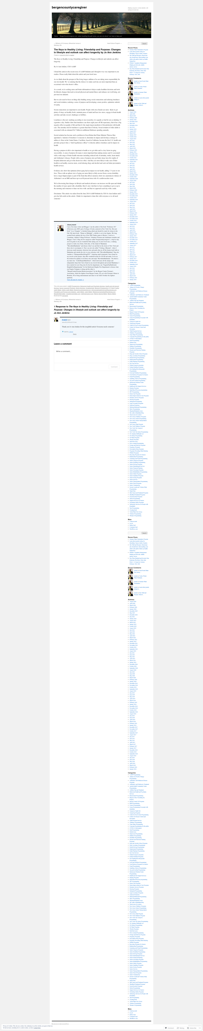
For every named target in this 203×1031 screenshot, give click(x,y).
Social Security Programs (136, 496)
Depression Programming (136, 344)
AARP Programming (74, 286)
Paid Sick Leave (134, 441)
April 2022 (132, 146)
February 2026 (133, 117)
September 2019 (134, 199)
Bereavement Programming (136, 306)
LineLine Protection (134, 405)
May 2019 (132, 207)
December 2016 (134, 260)
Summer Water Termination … (140, 93)
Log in (131, 523)
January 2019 (133, 215)
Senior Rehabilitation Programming (138, 472)
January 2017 (133, 258)
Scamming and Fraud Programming (138, 458)
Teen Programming (134, 508)
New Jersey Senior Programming (138, 418)
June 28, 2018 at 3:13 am (69, 322)
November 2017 (134, 239)
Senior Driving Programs (136, 464)
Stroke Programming (135, 498)
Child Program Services (136, 331)
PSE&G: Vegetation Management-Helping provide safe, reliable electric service (138, 65)
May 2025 (132, 123)
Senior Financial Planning (136, 468)
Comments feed (133, 527)
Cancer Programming (135, 316)
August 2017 (133, 245)
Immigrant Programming (136, 401)
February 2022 (133, 150)
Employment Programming (136, 359)
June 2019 (132, 205)
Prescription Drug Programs (137, 449)
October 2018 (133, 220)
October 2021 (133, 157)
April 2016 (132, 274)
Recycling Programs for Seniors (138, 455)
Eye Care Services (134, 363)
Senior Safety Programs (136, 474)
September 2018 (134, 222)
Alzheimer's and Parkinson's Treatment (139, 295)
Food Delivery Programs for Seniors (139, 375)
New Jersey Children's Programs (138, 416)
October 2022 (133, 137)
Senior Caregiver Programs (67, 288)
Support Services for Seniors (137, 500)
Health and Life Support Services (138, 386)
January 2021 (133, 173)
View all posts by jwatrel (75, 280)
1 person (71, 331)
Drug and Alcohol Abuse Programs (138, 354)
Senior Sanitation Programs (136, 475)
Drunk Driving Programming (137, 357)
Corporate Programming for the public (139, 336)
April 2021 (132, 169)
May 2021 (132, 167)
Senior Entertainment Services (137, 466)
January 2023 (133, 135)
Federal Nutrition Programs (136, 367)
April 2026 (132, 114)
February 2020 (133, 190)
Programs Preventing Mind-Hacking (139, 451)
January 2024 (133, 129)
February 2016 (133, 277)
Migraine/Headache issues (136, 411)
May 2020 (132, 186)
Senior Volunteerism (135, 485)
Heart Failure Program (114, 43)
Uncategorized (90, 288)
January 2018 (133, 236)
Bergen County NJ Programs (137, 312)
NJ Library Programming (136, 435)
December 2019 (134, 194)
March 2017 (133, 255)
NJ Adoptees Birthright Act (136, 434)
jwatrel (72, 55)
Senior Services (80, 288)
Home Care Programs (135, 394)
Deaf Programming (134, 340)
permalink (65, 296)
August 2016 (133, 266)
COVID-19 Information (136, 338)
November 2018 (134, 218)
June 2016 (132, 270)
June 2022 (132, 142)
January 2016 (133, 279)
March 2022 (133, 148)
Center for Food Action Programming (139, 325)
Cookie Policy (37, 1028)
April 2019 (132, 209)
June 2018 (132, 228)
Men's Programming (135, 409)
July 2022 (132, 140)
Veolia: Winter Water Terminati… (140, 87)
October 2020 (133, 177)
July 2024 (132, 127)
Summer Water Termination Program (139, 49)
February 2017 (133, 256)
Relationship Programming (136, 456)
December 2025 (134, 121)
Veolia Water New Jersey (136, 512)
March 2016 (133, 276)
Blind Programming (135, 314)
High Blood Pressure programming (138, 390)
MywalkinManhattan (59, 294)
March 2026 (133, 116)
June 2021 (132, 165)
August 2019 (133, 201)
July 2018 (132, 226)
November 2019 (134, 196)
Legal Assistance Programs (136, 403)
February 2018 (133, 234)
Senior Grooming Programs (137, 470)
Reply (74, 334)
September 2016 (134, 264)
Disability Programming (136, 348)
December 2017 (134, 237)
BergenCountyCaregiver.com (82, 290)
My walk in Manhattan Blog (137, 413)
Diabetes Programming (135, 346)
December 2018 (134, 216)
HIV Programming (134, 392)
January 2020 (133, 192)
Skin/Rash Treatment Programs (137, 495)
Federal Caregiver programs (137, 365)
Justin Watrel (88, 292)
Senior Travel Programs (135, 483)
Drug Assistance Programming (137, 356)
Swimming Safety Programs (137, 502)
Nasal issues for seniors (136, 415)
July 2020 (132, 182)
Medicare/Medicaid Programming (138, 407)
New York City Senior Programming (139, 432)
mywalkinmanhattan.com (73, 294)
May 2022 (132, 144)
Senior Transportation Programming (139, 481)
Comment (114, 367)
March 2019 (133, 211)
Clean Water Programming (136, 335)
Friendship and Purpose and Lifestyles (65, 292)
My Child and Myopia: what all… (140, 104)
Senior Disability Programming (137, 462)
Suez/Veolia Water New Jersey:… (141, 82)
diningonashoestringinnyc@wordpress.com (103, 290)
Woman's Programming (101, 288)
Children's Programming (136, 333)
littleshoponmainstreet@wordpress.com (104, 292)
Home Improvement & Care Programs (139, 395)
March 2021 (133, 171)
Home (56, 36)
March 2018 (133, 232)
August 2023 (133, 131)
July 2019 (132, 203)
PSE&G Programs (134, 453)
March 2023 (133, 133)
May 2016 (132, 272)
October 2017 (133, 241)
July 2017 (132, 247)
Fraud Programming (135, 376)
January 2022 (133, 152)
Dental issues (133, 342)
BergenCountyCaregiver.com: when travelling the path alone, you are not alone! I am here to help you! (91, 36)
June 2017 (132, 249)
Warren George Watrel (100, 294)
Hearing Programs (134, 388)
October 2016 (133, 262)
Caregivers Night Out (135, 321)
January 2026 (133, 119)
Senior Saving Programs (136, 477)
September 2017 (134, 243)
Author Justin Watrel (67, 290)
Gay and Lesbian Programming (137, 380)
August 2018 (133, 224)
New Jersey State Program (136, 424)
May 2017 (132, 251)
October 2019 (133, 197)
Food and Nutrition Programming (138, 373)
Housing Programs (134, 399)
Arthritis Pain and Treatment (137, 300)
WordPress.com (134, 529)
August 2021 (133, 161)
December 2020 (134, 175)
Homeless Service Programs (137, 397)
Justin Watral (80, 292)
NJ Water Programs (134, 437)
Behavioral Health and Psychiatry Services (92, 286)
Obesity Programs (134, 439)
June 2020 (132, 184)
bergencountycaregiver (69, 7)
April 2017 (132, 253)
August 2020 (133, 180)
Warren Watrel (112, 294)
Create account (133, 521)
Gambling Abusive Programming (138, 378)
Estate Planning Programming (137, 361)
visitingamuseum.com (87, 294)
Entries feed (133, 525)
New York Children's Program (137, 426)
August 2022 (133, 138)
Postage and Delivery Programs (137, 445)
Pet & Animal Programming (137, 443)
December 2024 (134, 125)
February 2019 (133, 213)
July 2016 (132, 268)
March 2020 (133, 188)
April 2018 (132, 230)
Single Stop (132, 491)
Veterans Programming (135, 514)
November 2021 (134, 156)
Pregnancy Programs (135, 447)
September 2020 (134, 178)
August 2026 (133, 112)
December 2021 (134, 154)
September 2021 (134, 159)
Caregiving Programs (135, 323)
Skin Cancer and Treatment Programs (139, 493)
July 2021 (132, 163)
